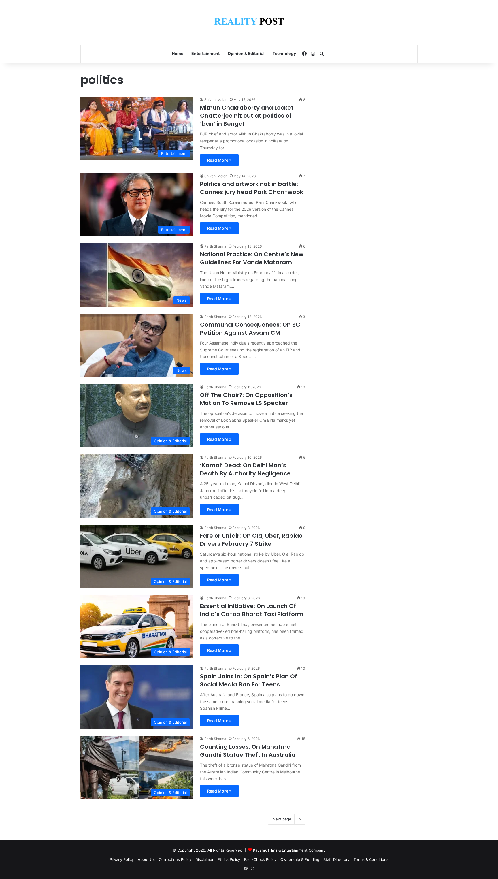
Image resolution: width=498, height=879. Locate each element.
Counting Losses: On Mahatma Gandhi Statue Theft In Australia (247, 751)
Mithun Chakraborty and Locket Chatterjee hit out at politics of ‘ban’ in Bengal (247, 115)
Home (177, 53)
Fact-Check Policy (260, 859)
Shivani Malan (215, 99)
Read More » (219, 160)
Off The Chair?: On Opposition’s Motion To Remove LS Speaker (246, 399)
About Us (146, 859)
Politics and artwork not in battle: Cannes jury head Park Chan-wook (251, 188)
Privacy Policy (122, 859)
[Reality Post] (249, 22)
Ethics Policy (229, 859)
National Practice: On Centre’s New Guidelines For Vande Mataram (251, 258)
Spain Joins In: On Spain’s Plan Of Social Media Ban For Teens (248, 680)
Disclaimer (204, 859)
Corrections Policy (175, 859)
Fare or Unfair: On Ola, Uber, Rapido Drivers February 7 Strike (251, 540)
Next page (282, 819)
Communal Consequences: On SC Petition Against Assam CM (250, 329)
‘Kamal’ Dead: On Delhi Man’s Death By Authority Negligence (245, 469)
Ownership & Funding (299, 859)
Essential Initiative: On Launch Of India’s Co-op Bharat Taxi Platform (251, 610)
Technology (284, 53)
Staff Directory (336, 859)
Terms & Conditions (371, 859)
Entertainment (205, 53)
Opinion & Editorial (246, 53)
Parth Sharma (215, 246)
